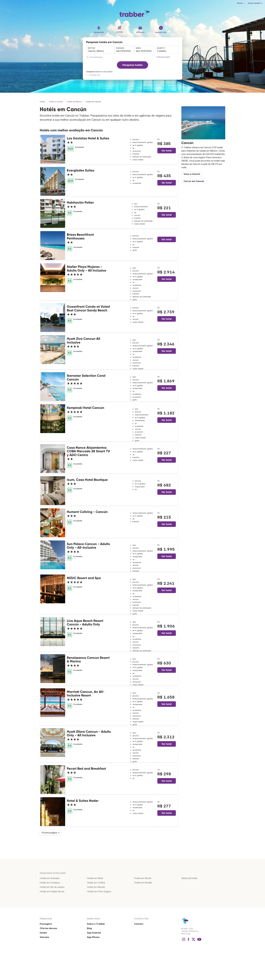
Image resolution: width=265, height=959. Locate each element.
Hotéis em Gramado (50, 878)
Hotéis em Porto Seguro (99, 891)
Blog (89, 928)
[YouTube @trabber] (199, 940)
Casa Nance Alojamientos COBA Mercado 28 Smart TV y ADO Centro (88, 451)
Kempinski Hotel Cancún (85, 408)
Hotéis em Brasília (143, 882)
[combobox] (100, 50)
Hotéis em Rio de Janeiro (52, 887)
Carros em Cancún (194, 181)
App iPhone (93, 937)
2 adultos (161, 51)
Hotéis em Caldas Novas (52, 891)
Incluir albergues (96, 57)
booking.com (94, 75)
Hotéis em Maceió (96, 887)
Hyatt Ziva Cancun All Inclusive (83, 340)
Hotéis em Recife (142, 878)
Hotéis (43, 932)
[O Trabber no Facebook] (188, 940)
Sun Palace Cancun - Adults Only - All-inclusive (88, 545)
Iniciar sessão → (255, 3)
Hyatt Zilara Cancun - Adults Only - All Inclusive (89, 733)
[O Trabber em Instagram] (183, 940)
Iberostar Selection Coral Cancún (86, 377)
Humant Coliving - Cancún (87, 512)
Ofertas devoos (48, 928)
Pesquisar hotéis (132, 65)
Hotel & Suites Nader (83, 801)
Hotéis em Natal (95, 878)
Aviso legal (185, 934)
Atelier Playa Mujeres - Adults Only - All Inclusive (86, 268)
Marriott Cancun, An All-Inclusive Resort (85, 693)
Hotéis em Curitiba (96, 882)
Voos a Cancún (192, 174)
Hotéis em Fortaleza (50, 882)
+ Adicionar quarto (162, 57)
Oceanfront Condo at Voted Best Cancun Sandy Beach (88, 308)
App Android (94, 932)
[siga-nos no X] (193, 940)
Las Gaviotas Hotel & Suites (88, 138)
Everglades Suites (80, 170)
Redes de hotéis (189, 878)
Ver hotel (166, 150)
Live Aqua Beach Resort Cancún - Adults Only (85, 622)
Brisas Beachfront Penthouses (80, 236)
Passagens (46, 923)
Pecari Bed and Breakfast (86, 768)
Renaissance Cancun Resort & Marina (88, 659)
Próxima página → (51, 832)
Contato (138, 923)
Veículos (44, 937)
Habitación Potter (80, 202)
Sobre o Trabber (96, 923)
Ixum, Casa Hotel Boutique (87, 480)
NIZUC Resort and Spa (84, 578)
